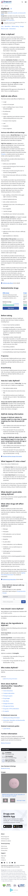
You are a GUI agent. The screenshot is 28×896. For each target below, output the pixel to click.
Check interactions (8, 690)
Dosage (22, 26)
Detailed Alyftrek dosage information (12, 456)
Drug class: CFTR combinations (11, 708)
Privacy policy (4, 850)
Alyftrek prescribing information (11, 717)
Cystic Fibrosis (6, 728)
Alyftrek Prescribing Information (10, 678)
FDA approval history (8, 706)
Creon (25, 293)
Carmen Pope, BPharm (19, 22)
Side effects (8, 26)
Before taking (15, 26)
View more (11, 308)
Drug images (6, 698)
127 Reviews (16, 303)
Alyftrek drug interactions (9, 579)
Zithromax (6, 293)
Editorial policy (4, 848)
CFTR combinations (10, 20)
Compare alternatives (8, 693)
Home (2, 5)
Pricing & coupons (7, 696)
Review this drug (5, 768)
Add (23, 601)
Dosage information (8, 703)
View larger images (21, 800)
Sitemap (3, 857)
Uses (2, 26)
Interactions (12, 28)
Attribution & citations (6, 840)
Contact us (3, 860)
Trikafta (3, 154)
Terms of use (4, 846)
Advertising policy (5, 838)
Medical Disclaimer (6, 743)
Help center (3, 855)
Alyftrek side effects (8, 283)
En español (6, 711)
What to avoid (4, 28)
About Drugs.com (5, 836)
